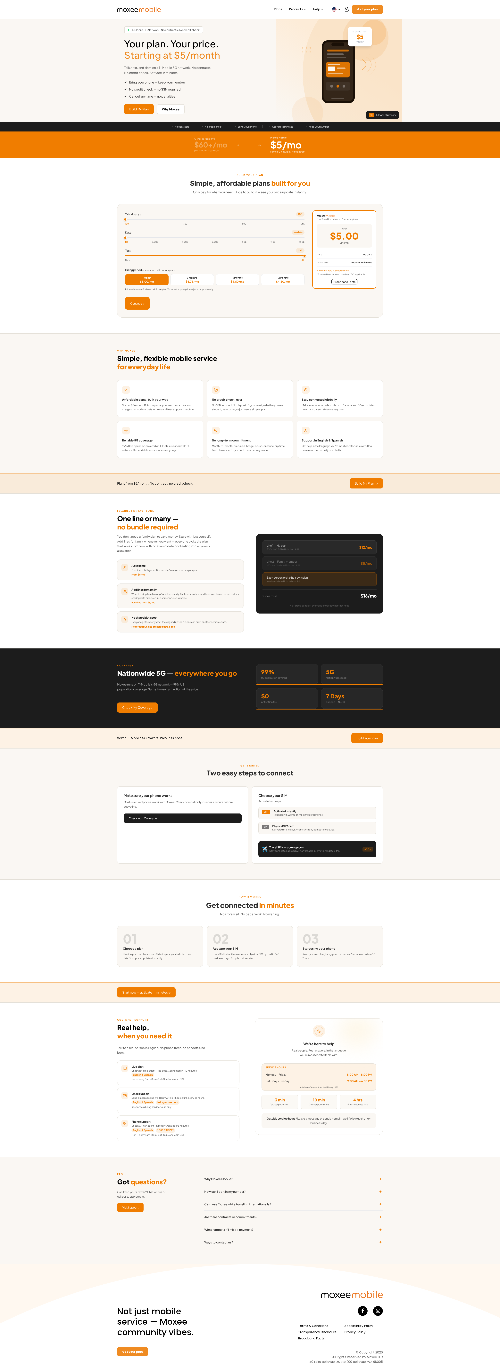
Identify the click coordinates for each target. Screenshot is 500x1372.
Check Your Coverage (143, 818)
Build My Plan (139, 109)
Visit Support (130, 1207)
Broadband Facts (311, 1338)
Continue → (137, 303)
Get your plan (367, 9)
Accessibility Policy (358, 1326)
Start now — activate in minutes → (146, 992)
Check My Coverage (137, 707)
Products (296, 9)
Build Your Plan (367, 738)
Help (316, 9)
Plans (278, 9)
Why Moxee (170, 109)
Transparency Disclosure (317, 1332)
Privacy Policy (354, 1332)
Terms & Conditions (313, 1326)
